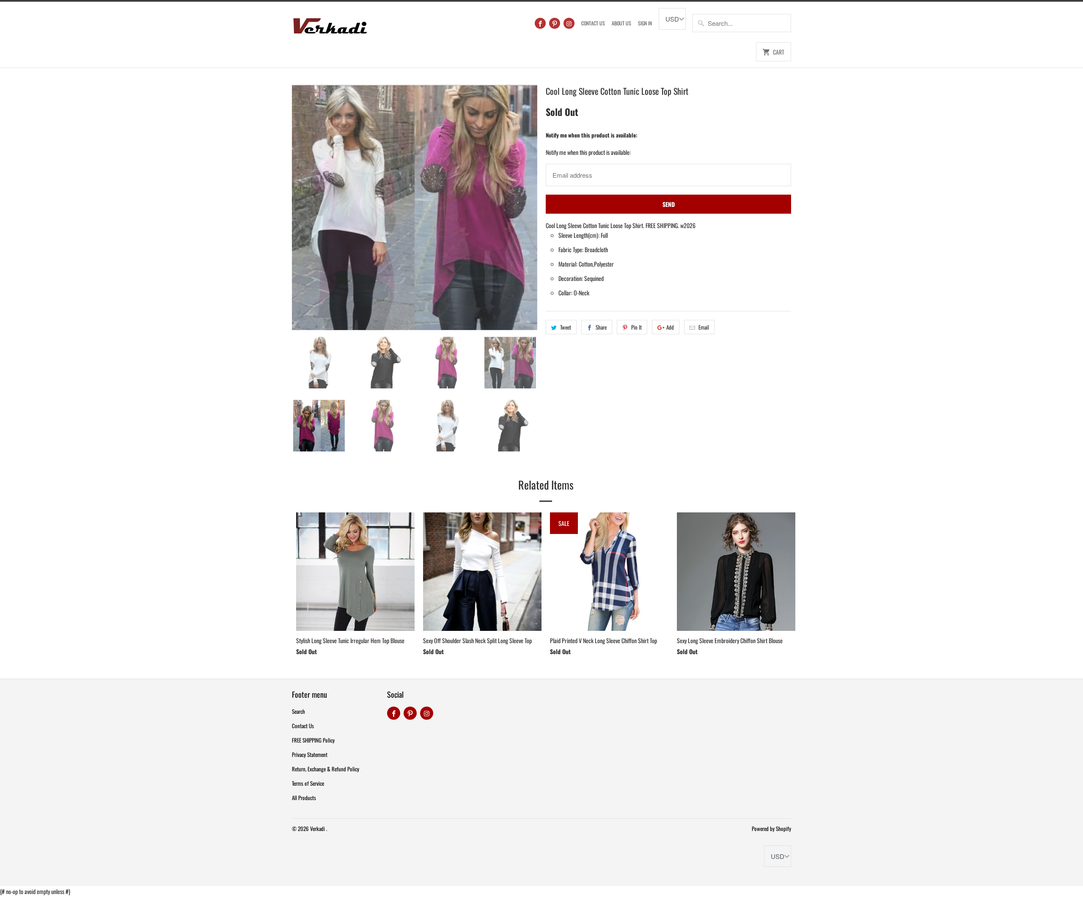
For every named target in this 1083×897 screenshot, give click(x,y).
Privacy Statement (309, 754)
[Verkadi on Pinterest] (554, 23)
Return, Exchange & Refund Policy (325, 769)
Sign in (645, 23)
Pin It (636, 327)
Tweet (565, 327)
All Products (304, 797)
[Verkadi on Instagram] (568, 23)
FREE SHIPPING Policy (313, 740)
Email (703, 327)
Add (670, 327)
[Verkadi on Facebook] (540, 23)
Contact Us (593, 23)
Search (298, 711)
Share (601, 327)
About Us (621, 23)
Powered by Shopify (771, 828)
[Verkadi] (330, 24)
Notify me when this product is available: (592, 135)
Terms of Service (308, 783)
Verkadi (318, 828)
